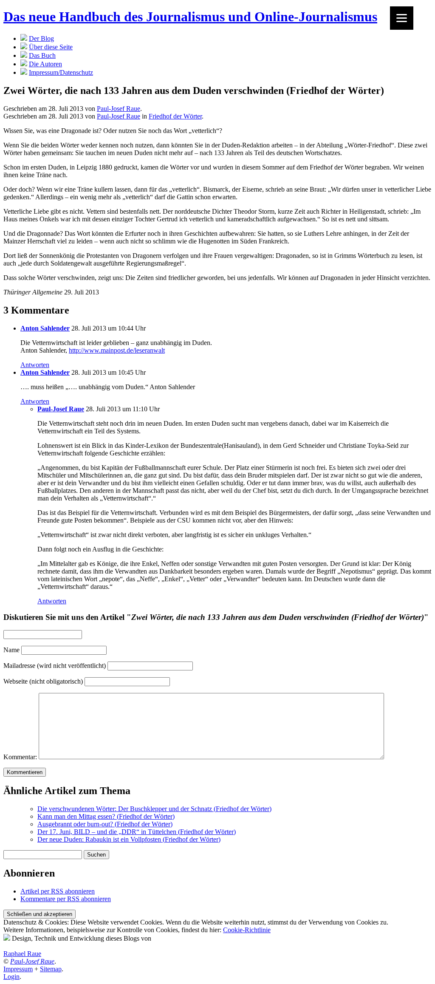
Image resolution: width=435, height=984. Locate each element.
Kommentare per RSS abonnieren (65, 898)
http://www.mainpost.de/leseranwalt (117, 350)
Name (11, 649)
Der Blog (41, 38)
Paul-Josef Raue (118, 108)
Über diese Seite (51, 47)
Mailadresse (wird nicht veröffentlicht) (54, 665)
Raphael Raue (22, 953)
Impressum (18, 969)
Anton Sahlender (45, 328)
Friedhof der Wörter (175, 116)
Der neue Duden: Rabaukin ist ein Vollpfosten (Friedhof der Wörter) (128, 839)
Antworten (34, 364)
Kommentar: (20, 757)
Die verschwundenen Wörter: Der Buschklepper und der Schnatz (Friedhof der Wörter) (154, 808)
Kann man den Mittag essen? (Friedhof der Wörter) (106, 816)
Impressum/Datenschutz (61, 72)
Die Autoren (45, 64)
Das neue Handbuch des (190, 16)
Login (11, 976)
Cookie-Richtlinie (247, 929)
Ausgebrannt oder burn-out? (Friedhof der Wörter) (104, 824)
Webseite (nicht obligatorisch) (43, 681)
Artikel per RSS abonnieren (57, 891)
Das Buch (42, 55)
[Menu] (401, 18)
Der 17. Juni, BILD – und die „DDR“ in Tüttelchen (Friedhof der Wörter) (136, 831)
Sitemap (51, 969)
